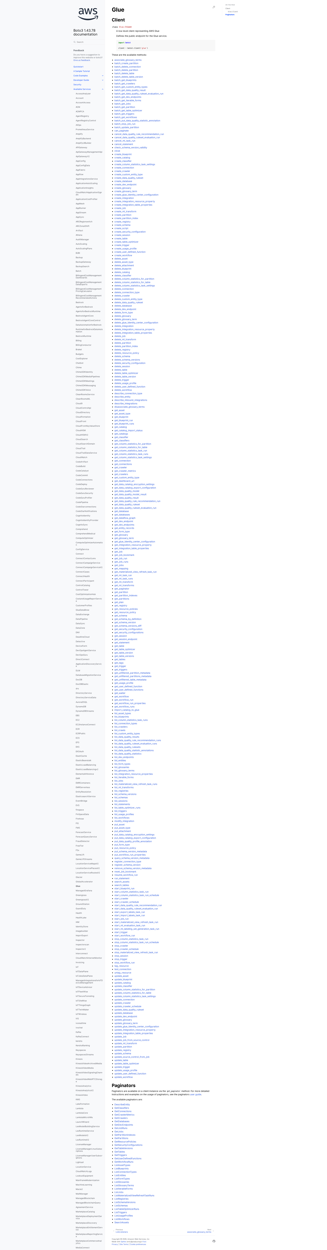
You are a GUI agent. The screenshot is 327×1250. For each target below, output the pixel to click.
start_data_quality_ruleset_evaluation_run (136, 908)
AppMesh (80, 203)
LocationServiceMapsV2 (87, 863)
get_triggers (120, 669)
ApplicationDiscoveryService (89, 665)
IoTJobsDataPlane (84, 976)
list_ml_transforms (124, 787)
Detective (80, 641)
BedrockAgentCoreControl (88, 320)
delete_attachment (124, 265)
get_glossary (121, 534)
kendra (79, 1041)
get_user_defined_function (128, 686)
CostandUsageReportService (89, 599)
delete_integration (123, 326)
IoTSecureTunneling (85, 996)
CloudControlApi (83, 408)
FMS (78, 828)
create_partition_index (126, 218)
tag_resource (121, 966)
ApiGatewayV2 (83, 156)
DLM (78, 670)
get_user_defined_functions (128, 689)
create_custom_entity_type (128, 174)
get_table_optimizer (124, 649)
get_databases (122, 514)
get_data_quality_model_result (130, 494)
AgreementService (84, 1207)
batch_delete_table (124, 73)
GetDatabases (121, 1121)
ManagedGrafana (84, 890)
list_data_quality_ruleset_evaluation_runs (135, 743)
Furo (144, 1242)
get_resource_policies (126, 609)
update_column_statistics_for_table (132, 992)
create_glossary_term (125, 191)
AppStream (81, 212)
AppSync (80, 217)
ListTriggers (120, 1212)
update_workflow (123, 1077)
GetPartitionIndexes (124, 1134)
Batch (78, 271)
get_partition (121, 592)
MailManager (82, 1194)
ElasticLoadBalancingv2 (87, 769)
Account (80, 98)
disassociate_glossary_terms (129, 406)
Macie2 (79, 1189)
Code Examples (80, 75)
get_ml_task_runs (123, 578)
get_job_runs (121, 561)
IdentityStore (82, 926)
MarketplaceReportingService (89, 1235)
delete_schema (122, 356)
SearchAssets (121, 1222)
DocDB (79, 679)
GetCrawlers (121, 1118)
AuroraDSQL (81, 702)
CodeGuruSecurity (84, 493)
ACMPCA (80, 111)
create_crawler (122, 171)
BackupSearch (82, 266)
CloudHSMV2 (82, 435)
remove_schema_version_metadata (132, 868)
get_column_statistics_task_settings (133, 457)
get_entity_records (124, 528)
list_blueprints (121, 716)
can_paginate (121, 130)
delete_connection (124, 289)
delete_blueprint (122, 268)
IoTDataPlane (82, 971)
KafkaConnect (82, 1036)
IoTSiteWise (81, 1000)
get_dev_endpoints (124, 524)
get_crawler (120, 467)
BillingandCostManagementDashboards (89, 276)
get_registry (120, 605)
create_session (122, 235)
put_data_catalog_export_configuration (135, 838)
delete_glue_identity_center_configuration (136, 322)
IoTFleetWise (82, 991)
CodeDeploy (81, 484)
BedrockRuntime (83, 336)
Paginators (229, 15)
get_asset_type (122, 413)
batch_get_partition (124, 107)
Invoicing (80, 962)
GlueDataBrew (82, 610)
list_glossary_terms (124, 770)
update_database (123, 1013)
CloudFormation (83, 417)
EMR (78, 778)
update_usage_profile (125, 1070)
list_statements (122, 804)
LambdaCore (82, 1113)
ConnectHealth (83, 576)
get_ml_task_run (123, 575)
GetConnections (122, 1111)
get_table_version (123, 652)
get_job (118, 551)
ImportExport (82, 935)
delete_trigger (121, 380)
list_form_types (122, 764)
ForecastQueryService (86, 837)
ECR (78, 729)
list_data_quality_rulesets (127, 747)
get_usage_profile (123, 683)
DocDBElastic (82, 684)
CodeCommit (82, 475)
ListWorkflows (121, 1219)
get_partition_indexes (125, 595)
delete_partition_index (126, 346)
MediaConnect (83, 1247)
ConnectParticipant (85, 581)
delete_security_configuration (129, 363)
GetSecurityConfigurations (128, 1145)
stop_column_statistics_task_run (131, 939)
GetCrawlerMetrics (124, 1114)
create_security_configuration (130, 231)
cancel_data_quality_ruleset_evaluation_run (137, 137)
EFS (77, 742)
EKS (77, 747)
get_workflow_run (123, 699)
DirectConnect (82, 659)
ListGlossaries (121, 1182)
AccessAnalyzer (83, 93)
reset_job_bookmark (125, 871)
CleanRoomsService (85, 394)
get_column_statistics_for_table (130, 447)
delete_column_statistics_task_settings (134, 285)
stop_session (121, 955)
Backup (79, 257)
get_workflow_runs (124, 706)
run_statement (121, 878)
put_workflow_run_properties (130, 854)
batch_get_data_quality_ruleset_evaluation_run (138, 93)
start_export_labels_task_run (129, 912)
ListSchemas (121, 1205)
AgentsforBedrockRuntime (88, 311)
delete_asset (121, 258)
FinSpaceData (82, 814)
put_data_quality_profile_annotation (133, 841)
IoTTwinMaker (82, 1009)
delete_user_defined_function (129, 386)
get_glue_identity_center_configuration (134, 541)
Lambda (79, 1108)
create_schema (122, 225)
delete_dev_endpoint (125, 309)
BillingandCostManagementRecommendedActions (89, 296)
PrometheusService (85, 129)
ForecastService (83, 832)
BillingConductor (83, 345)
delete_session (122, 366)
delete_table (120, 369)
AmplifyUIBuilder (83, 143)
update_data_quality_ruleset (129, 1009)
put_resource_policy (125, 848)
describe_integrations (125, 403)
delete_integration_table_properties (133, 332)
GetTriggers (120, 1155)
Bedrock (80, 302)
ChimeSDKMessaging (86, 385)
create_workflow (123, 255)
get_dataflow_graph (124, 518)
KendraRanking (83, 1045)
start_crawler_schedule (126, 902)
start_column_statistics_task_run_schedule (136, 895)
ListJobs (118, 1192)
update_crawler (122, 1003)
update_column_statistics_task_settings (135, 996)
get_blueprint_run (123, 420)
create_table (120, 238)
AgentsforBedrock (84, 307)
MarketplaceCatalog (85, 1211)
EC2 (77, 720)
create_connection (124, 167)
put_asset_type (122, 827)
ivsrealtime (81, 1023)
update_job (120, 1036)
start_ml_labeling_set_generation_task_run (136, 929)
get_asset (119, 410)
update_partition (123, 1046)
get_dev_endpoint (123, 521)
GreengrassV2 (82, 899)
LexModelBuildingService (88, 1126)
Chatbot (79, 363)
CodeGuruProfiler (84, 498)
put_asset (119, 824)
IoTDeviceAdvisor (84, 987)
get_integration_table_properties (131, 548)
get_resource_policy (125, 612)
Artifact (79, 230)
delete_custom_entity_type (128, 299)
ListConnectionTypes (125, 1171)
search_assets (121, 881)
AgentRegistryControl (86, 120)
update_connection (124, 999)
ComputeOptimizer (84, 538)
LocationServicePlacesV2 (88, 868)
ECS (78, 738)
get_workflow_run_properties (130, 703)
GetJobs (118, 1131)
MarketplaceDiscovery (86, 1223)
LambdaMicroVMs (84, 1117)
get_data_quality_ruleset (127, 504)
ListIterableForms (123, 1188)
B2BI (78, 253)
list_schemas (121, 797)
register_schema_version (127, 864)
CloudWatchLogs (84, 1171)
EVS (77, 805)
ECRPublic (80, 733)
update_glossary (123, 1019)
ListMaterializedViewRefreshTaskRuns (134, 1195)
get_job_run (120, 558)
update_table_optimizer (126, 1063)
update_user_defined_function (130, 1073)
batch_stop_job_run (124, 124)
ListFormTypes (122, 1178)
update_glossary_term (126, 1023)
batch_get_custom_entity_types (130, 87)
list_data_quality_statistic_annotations (134, 750)
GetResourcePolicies (125, 1141)
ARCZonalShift (82, 226)
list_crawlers (120, 726)
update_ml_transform (125, 1043)
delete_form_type (123, 312)
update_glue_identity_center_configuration (136, 1026)
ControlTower (82, 590)
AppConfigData (83, 165)
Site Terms (124, 1244)
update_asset (121, 976)
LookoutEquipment (84, 1176)
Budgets (80, 354)
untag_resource (122, 972)
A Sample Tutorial (81, 71)
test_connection (122, 969)
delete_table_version (125, 376)
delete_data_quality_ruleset (128, 302)
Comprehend (82, 529)
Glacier (79, 877)
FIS (77, 823)
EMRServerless (83, 787)
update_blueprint (123, 979)
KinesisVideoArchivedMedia (89, 1063)
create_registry (122, 221)
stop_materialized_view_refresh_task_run (136, 952)
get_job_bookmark (124, 555)
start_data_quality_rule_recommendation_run (138, 905)
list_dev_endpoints (124, 757)
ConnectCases (82, 572)
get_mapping (121, 568)
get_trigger (120, 666)
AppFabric (80, 170)
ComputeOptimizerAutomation (89, 543)
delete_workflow (123, 390)
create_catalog (122, 157)
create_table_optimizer (126, 241)
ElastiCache (81, 756)
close (117, 150)
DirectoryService (84, 693)
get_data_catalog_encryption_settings (134, 484)
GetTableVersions (123, 1148)
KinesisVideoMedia (85, 1068)
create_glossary (122, 188)
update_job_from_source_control (131, 1040)
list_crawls (119, 730)
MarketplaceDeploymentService (89, 1217)
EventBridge (81, 801)
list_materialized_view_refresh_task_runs (135, 784)
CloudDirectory (83, 412)
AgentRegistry (82, 116)
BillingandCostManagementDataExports (89, 283)
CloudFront (81, 421)
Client (227, 8)
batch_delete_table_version (128, 76)
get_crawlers (121, 474)
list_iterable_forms (124, 777)
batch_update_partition (126, 127)
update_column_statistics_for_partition (134, 989)
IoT (77, 967)
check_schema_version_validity (130, 147)
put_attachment (122, 831)
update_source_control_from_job (131, 1057)
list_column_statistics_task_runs (131, 720)
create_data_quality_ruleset (128, 177)
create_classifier (123, 161)
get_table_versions (124, 656)
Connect (80, 554)
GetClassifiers (121, 1108)
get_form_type (122, 531)
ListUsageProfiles (123, 1215)
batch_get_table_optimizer (128, 110)
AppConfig (80, 161)
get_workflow (121, 696)
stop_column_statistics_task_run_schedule (136, 942)
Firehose (80, 819)
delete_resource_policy (126, 353)
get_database (121, 511)
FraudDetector (83, 841)
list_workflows (121, 817)
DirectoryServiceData (86, 697)
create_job (120, 208)
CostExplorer (82, 358)
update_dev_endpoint (125, 1016)
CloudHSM (81, 430)
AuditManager (82, 239)
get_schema (120, 615)
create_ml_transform (125, 211)
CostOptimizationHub (86, 594)
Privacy (115, 1244)
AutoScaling (81, 244)
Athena (79, 235)
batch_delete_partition (126, 70)
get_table (119, 646)
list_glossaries (121, 767)
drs (77, 688)
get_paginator (121, 588)
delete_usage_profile (125, 383)
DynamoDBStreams (85, 711)
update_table (121, 1060)
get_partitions (121, 598)
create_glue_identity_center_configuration (136, 194)
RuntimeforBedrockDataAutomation (89, 330)
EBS (77, 715)
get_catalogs (121, 433)
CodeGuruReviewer (85, 488)
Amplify (79, 134)
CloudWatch (81, 457)
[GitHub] (214, 1241)
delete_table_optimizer (126, 373)
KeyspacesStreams (85, 1054)
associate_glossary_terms (128, 60)
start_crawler (121, 898)
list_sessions (120, 801)
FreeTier (80, 846)
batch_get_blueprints (125, 80)
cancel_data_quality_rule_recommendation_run (139, 134)
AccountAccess (83, 102)
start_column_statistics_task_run (131, 891)
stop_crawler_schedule (126, 949)
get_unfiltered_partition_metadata (132, 673)
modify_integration (124, 821)
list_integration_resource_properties (133, 774)
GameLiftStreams (84, 859)
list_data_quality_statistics (127, 753)
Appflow (79, 174)
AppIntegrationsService (87, 179)
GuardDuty (81, 908)
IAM (77, 922)
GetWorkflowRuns (123, 1161)
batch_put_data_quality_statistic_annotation (137, 120)
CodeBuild (80, 466)
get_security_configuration (128, 629)
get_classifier (121, 437)
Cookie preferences (138, 1244)
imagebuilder (82, 931)
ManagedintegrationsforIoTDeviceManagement (89, 981)
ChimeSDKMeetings (85, 381)
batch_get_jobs (122, 103)
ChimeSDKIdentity (84, 372)
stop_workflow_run (124, 962)
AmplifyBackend (83, 138)
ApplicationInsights (85, 188)
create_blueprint (123, 154)
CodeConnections (84, 480)
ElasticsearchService (86, 796)
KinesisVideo (82, 1095)
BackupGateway (83, 262)
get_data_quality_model (126, 491)
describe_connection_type (128, 393)
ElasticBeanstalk (83, 760)
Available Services (82, 89)
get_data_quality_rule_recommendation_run (137, 501)
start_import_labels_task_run (129, 915)
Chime (79, 367)
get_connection (122, 460)
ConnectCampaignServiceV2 (89, 567)
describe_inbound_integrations (130, 400)
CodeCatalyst (82, 470)
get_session (120, 636)
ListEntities (120, 1175)
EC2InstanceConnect (85, 724)
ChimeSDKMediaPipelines (88, 376)
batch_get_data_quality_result (130, 90)
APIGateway (81, 147)
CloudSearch (82, 439)
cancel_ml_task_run (124, 140)
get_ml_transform (123, 582)
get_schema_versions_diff (127, 625)
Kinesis (79, 1059)
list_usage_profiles (124, 814)
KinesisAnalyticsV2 (85, 1090)
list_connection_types (125, 723)
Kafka (78, 1032)
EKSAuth (80, 751)
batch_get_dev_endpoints (127, 97)
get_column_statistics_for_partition (132, 443)
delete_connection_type (126, 292)
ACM (78, 107)
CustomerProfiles (84, 605)
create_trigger (121, 245)
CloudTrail (80, 448)
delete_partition (122, 343)
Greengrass (81, 895)
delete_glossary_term (125, 319)
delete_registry (122, 349)
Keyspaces (81, 1050)
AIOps (78, 125)
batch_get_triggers (124, 113)
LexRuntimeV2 (82, 1140)
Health (79, 913)
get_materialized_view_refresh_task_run (135, 571)
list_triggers (120, 811)
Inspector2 (81, 949)
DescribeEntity (122, 1104)
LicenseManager (83, 1144)
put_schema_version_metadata (130, 851)
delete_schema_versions (127, 359)
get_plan (119, 602)
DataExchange (82, 614)
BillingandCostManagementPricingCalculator (89, 290)
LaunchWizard (82, 1122)
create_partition (122, 215)
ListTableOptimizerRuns (126, 1209)
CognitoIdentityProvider (87, 520)
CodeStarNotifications (86, 511)
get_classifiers (121, 440)
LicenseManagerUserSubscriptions (89, 1156)
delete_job (120, 336)
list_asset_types (122, 713)
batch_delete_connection (127, 66)
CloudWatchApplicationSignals (89, 193)
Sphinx (123, 1242)
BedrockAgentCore (85, 316)
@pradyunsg (135, 1242)
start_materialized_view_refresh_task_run (136, 922)
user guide (195, 1094)
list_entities (120, 760)
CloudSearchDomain (85, 444)
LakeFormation (83, 1104)
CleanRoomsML (83, 399)
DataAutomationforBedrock (88, 325)
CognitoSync (82, 524)
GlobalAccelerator (84, 881)
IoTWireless (81, 1014)
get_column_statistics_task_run (130, 450)
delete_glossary (122, 316)
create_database (123, 181)
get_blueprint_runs (124, 423)
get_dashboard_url (124, 481)
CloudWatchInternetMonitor (89, 958)
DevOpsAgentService (86, 650)
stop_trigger (120, 959)
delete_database (123, 305)
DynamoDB (81, 706)
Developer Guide (81, 80)
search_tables (121, 885)
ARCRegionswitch (84, 221)
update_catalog (122, 982)
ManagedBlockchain (85, 1198)
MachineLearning (84, 1185)
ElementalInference (85, 774)
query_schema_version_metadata (131, 858)
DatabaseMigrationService (88, 675)
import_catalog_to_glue (126, 710)
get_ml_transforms (124, 585)
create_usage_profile (125, 248)
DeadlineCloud (83, 637)
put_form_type (122, 844)
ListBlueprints (121, 1168)
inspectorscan (82, 944)
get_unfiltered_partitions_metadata (132, 676)
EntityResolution (83, 792)
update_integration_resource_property (135, 1029)
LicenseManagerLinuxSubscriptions (89, 1150)
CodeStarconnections (86, 506)
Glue (78, 886)
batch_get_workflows (125, 117)
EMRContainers (83, 783)
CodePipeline (82, 502)
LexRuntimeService (85, 1131)
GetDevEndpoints (123, 1124)
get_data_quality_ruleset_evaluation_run (135, 508)
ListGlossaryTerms (124, 1185)
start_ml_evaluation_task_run (129, 925)
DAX (78, 632)
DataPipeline (82, 619)
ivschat (79, 1027)
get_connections (123, 464)
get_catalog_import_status (128, 430)
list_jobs (118, 780)
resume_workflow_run (126, 875)
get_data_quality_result (126, 497)
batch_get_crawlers (124, 83)
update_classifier (123, 986)
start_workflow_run (124, 935)
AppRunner (81, 208)
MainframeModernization (87, 1180)
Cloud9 (79, 403)
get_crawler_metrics (125, 470)
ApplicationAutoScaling (86, 183)
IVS (77, 1018)
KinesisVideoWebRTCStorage (89, 1080)
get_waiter (119, 693)
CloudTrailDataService (86, 453)
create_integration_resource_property (134, 201)
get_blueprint (121, 417)
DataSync (80, 623)
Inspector (80, 940)
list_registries (121, 790)
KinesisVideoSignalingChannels (89, 1073)
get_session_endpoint (125, 639)
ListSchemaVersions (125, 1202)
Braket (79, 349)
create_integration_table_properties (133, 204)
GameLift (80, 854)
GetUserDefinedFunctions (127, 1158)
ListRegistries (121, 1198)
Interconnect (82, 953)
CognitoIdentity (83, 515)
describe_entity (122, 396)
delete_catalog (122, 272)
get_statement (121, 642)
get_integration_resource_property (133, 545)
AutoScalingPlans (84, 248)
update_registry (122, 1050)
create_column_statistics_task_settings (134, 164)
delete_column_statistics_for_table (132, 282)
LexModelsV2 (82, 1135)
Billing (78, 340)
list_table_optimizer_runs (127, 807)
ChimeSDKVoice (83, 390)
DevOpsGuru (82, 655)
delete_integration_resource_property (134, 329)
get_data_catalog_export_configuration (135, 487)
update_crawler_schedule (127, 1006)
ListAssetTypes (122, 1165)
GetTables (119, 1151)
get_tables (119, 659)
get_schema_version (125, 622)
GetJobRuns (120, 1128)
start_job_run (121, 918)
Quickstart (78, 66)
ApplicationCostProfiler (86, 199)
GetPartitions (121, 1138)
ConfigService (82, 549)
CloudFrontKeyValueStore (88, 426)
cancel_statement (123, 144)
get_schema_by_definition (127, 619)
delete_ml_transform (125, 339)
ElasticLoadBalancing (86, 765)
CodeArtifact (82, 462)
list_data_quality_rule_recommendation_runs (137, 740)
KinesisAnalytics (83, 1086)
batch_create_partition (126, 63)
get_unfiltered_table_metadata (130, 679)
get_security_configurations (128, 632)
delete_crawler (122, 295)
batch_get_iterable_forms (127, 100)
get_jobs (119, 565)
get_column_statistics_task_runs (131, 454)
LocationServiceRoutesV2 (88, 872)
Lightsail (80, 1162)
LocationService (83, 1167)
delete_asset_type (123, 262)
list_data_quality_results (126, 736)
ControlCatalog (83, 585)
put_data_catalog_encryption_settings (134, 834)
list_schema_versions (125, 794)
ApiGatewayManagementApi (89, 152)
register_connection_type (127, 861)
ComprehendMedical (85, 533)
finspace (80, 810)
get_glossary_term (124, 538)
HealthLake (81, 917)
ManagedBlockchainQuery (88, 1203)
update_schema (122, 1053)
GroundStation (82, 904)
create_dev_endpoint (125, 184)
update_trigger (122, 1067)
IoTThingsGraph (83, 1005)
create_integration (124, 198)
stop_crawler (121, 945)
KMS (78, 1099)
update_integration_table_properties (133, 1033)
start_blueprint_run (124, 888)
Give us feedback (81, 60)
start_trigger (121, 932)
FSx (77, 850)
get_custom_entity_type (126, 477)
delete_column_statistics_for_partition (134, 278)
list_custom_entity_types (127, 733)
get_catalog (120, 427)
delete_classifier (122, 275)
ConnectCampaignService (88, 563)
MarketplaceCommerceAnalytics (89, 1242)
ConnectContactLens (86, 558)
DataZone (80, 628)
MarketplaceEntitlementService (89, 1228)
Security (77, 84)
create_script (121, 228)
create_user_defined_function (129, 252)
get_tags (119, 662)
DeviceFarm (81, 646)
